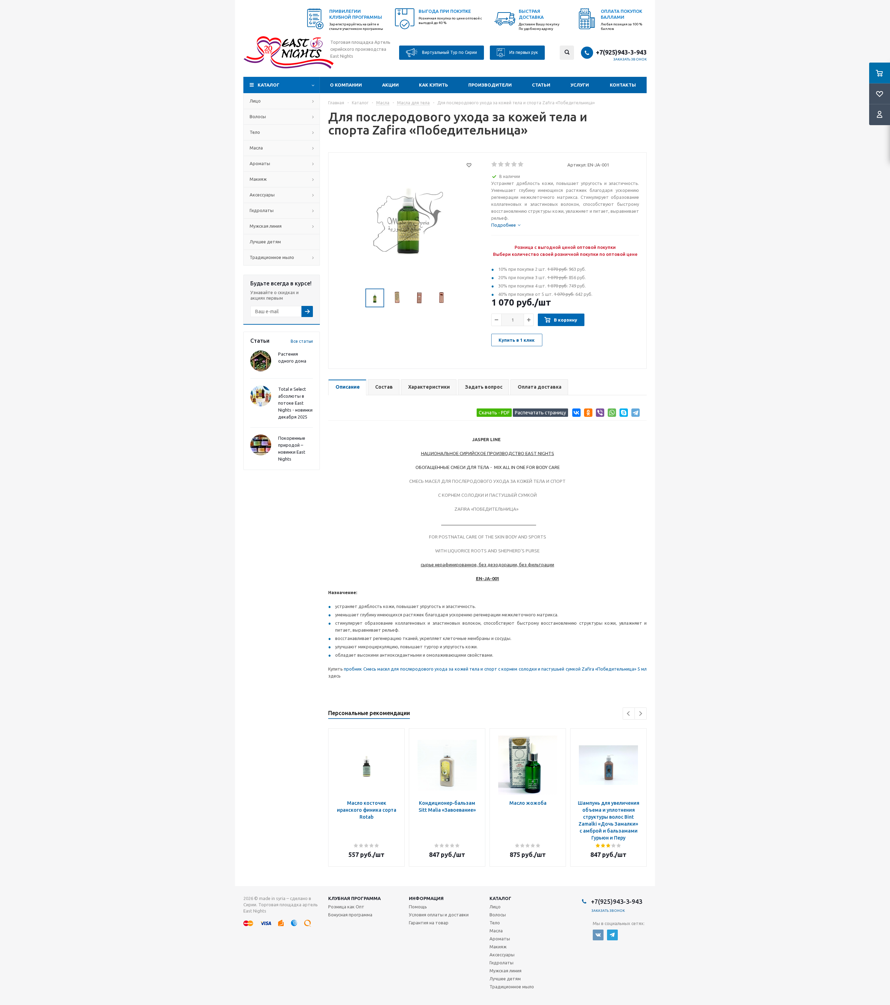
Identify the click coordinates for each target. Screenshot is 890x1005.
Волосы (258, 116)
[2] (501, 164)
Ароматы (260, 163)
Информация (426, 898)
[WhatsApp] (610, 413)
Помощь (418, 906)
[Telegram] (634, 413)
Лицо (255, 100)
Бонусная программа (350, 914)
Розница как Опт (346, 906)
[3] (507, 164)
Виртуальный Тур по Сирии (449, 52)
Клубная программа (354, 898)
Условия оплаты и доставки (439, 914)
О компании (346, 84)
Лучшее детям (265, 241)
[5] (521, 164)
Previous (628, 713)
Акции (390, 84)
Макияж (258, 179)
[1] (494, 164)
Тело (255, 132)
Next (640, 713)
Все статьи (302, 341)
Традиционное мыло (272, 257)
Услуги (580, 84)
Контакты (623, 84)
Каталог (269, 84)
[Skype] (622, 413)
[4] (514, 164)
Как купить (433, 84)
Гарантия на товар (428, 922)
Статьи (541, 84)
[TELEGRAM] (612, 935)
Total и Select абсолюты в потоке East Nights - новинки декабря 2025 (295, 403)
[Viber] (598, 413)
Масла (256, 147)
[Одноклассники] (587, 413)
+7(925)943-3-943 (621, 52)
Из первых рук (523, 52)
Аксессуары (262, 194)
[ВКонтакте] (575, 413)
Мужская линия (266, 226)
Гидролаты (262, 210)
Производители (490, 84)
